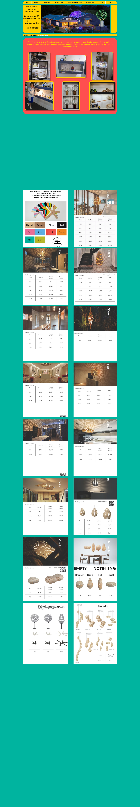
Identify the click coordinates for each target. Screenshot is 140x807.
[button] (37, 2)
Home (26, 35)
